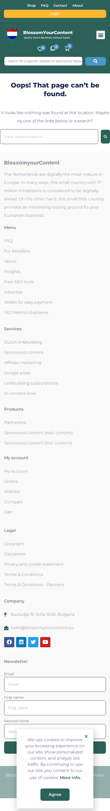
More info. (70, 777)
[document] (55, 405)
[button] (86, 736)
